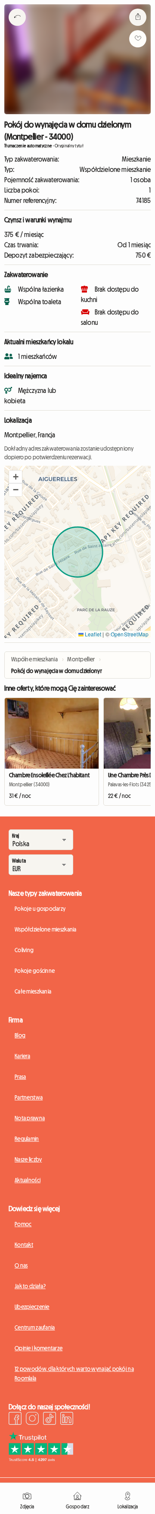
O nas (21, 1265)
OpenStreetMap (130, 634)
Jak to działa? (30, 1286)
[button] (15, 476)
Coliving (24, 950)
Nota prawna (30, 1118)
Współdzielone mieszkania (46, 929)
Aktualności (27, 1180)
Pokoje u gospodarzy (40, 909)
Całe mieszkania (33, 991)
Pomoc (23, 1224)
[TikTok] (49, 1419)
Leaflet (92, 634)
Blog (20, 1035)
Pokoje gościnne (35, 971)
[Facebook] (15, 1419)
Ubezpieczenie (32, 1307)
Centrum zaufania (35, 1327)
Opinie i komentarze (38, 1348)
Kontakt (24, 1245)
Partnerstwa (29, 1097)
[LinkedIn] (66, 1419)
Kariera (22, 1056)
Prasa (20, 1077)
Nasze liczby (28, 1159)
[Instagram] (32, 1419)
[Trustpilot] (41, 1459)
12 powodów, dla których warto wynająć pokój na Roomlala (74, 1373)
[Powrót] (17, 28)
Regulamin (27, 1139)
